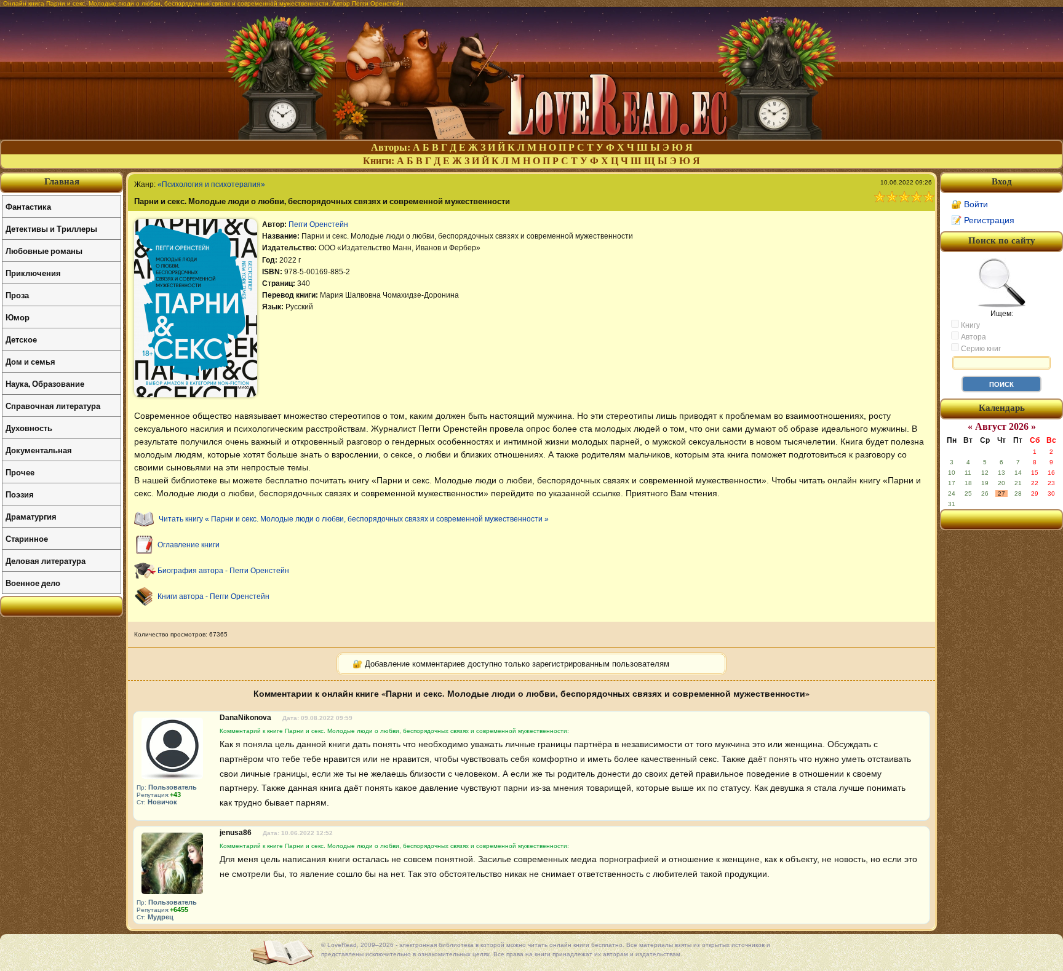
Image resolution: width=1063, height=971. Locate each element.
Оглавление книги (188, 545)
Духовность (29, 428)
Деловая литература (46, 560)
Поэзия (20, 494)
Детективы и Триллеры (51, 228)
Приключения (33, 273)
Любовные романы (44, 250)
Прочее (20, 472)
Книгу (969, 325)
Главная (61, 181)
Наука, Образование (45, 383)
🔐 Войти (969, 204)
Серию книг (980, 348)
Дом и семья (30, 361)
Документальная (39, 450)
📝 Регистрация (982, 220)
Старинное (27, 538)
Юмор (18, 317)
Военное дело (33, 583)
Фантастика (28, 206)
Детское (21, 339)
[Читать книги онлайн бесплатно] (531, 136)
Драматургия (31, 516)
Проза (17, 295)
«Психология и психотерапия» (211, 184)
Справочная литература (53, 405)
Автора (972, 337)
